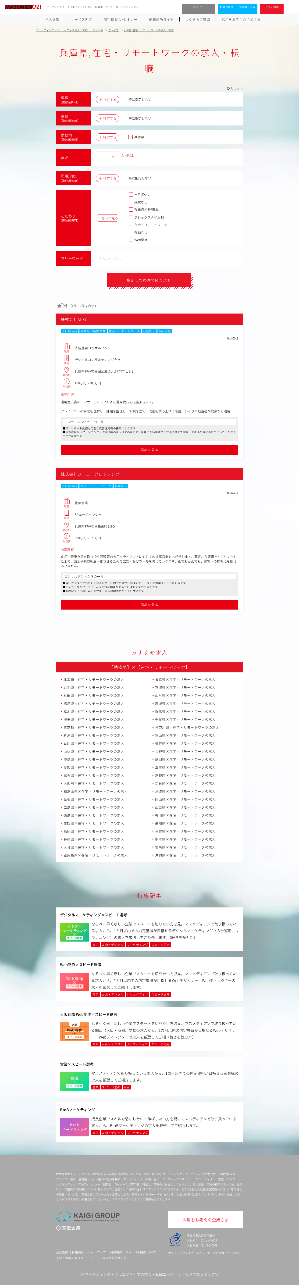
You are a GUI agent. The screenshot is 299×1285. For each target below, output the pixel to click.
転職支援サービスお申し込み (237, 7)
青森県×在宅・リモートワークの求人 (185, 679)
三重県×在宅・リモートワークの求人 (185, 767)
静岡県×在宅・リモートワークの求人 (185, 759)
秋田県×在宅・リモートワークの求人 (94, 695)
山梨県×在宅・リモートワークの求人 (94, 751)
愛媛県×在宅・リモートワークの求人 (94, 823)
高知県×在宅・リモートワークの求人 (185, 823)
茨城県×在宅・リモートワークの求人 (185, 703)
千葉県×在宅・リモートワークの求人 (185, 719)
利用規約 (116, 1252)
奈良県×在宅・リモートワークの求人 (185, 783)
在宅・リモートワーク (150, 224)
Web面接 (140, 239)
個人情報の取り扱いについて (79, 1258)
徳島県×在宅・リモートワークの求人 (94, 815)
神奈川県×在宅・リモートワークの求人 (187, 727)
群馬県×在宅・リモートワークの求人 (185, 711)
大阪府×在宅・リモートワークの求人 (94, 783)
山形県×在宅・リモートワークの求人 (185, 695)
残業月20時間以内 (147, 209)
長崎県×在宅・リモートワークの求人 (94, 839)
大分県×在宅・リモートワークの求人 (94, 847)
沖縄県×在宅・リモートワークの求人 (185, 855)
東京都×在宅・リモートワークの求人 (94, 727)
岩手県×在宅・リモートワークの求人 (94, 687)
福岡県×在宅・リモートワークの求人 (94, 831)
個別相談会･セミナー (120, 19)
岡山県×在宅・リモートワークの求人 (185, 799)
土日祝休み (142, 194)
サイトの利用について (141, 1252)
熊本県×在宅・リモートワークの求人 (185, 839)
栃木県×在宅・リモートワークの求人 (94, 711)
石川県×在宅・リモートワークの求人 (94, 743)
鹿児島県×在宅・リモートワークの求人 (96, 855)
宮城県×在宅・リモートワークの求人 (185, 687)
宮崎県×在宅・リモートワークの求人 (185, 847)
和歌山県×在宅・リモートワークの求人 (96, 791)
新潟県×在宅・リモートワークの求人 (94, 735)
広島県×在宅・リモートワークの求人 (94, 807)
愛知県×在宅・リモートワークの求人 (94, 767)
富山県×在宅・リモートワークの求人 (185, 735)
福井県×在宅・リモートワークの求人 (185, 743)
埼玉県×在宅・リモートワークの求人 (94, 719)
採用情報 (78, 1252)
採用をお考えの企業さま (241, 19)
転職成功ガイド (161, 19)
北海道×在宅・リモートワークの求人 (94, 679)
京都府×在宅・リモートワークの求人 (185, 775)
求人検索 (273, 7)
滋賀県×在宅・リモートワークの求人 (94, 775)
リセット (237, 88)
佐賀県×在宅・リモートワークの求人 (185, 831)
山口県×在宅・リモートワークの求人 (185, 807)
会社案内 (62, 1252)
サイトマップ (97, 1252)
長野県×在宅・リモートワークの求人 (185, 751)
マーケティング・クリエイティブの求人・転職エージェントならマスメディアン (151, 1274)
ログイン (198, 7)
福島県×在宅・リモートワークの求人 (94, 703)
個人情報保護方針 (114, 1258)
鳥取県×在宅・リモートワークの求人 (185, 791)
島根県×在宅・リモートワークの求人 (94, 799)
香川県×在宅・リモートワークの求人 (185, 815)
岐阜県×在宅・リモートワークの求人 (94, 759)
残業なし (140, 202)
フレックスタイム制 (149, 217)
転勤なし (140, 232)
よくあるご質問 (197, 19)
